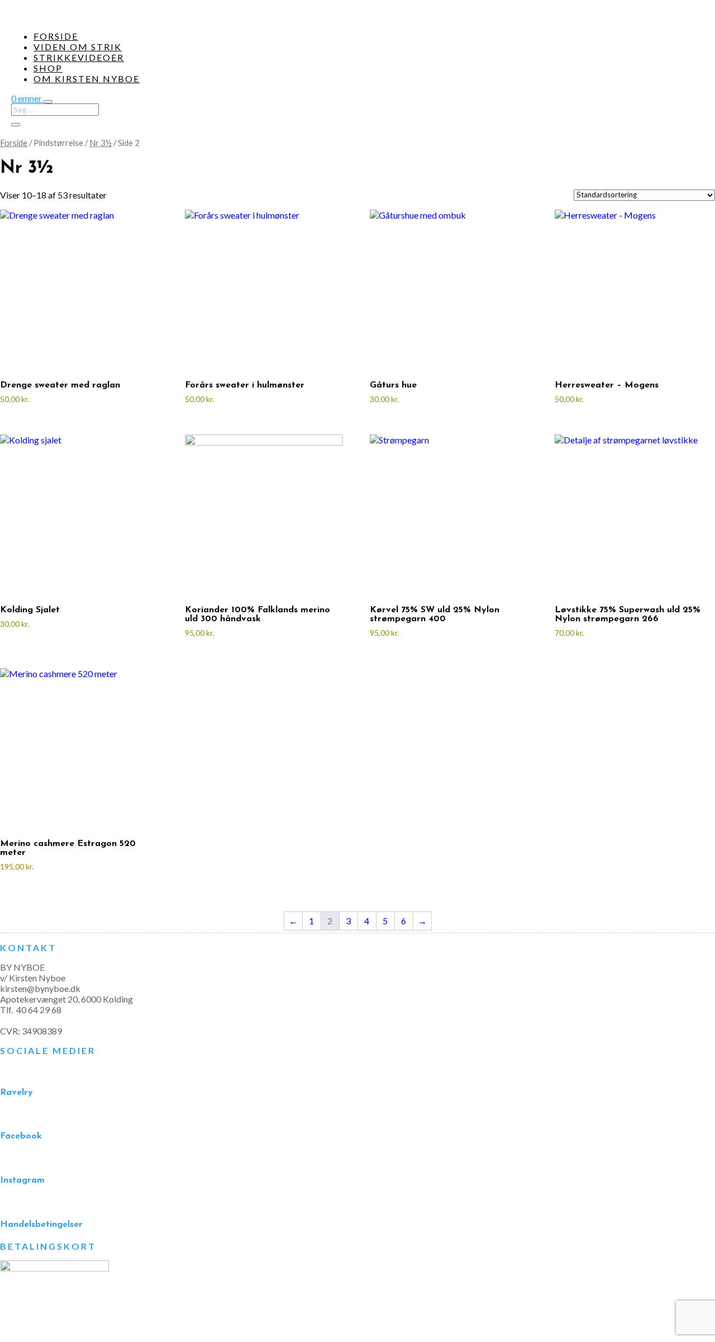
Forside (56, 36)
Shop (48, 68)
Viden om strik (78, 46)
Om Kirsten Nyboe (87, 78)
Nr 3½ (100, 143)
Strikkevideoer (79, 57)
